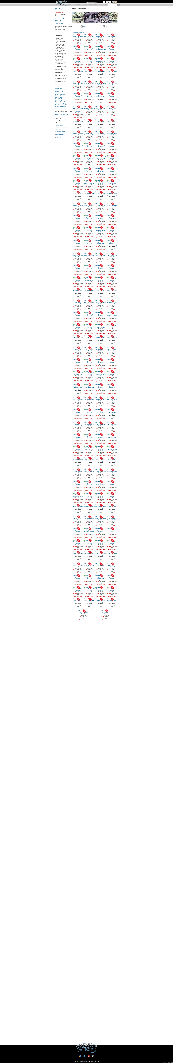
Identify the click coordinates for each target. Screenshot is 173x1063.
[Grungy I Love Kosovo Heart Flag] (100, 107)
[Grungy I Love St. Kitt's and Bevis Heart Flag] (78, 254)
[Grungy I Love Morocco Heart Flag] (78, 324)
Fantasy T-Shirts (59, 47)
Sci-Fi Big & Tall (58, 100)
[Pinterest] (89, 1056)
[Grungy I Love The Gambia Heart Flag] (89, 277)
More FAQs (58, 136)
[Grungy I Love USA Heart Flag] (112, 528)
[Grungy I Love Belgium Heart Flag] (89, 46)
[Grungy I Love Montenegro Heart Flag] (89, 132)
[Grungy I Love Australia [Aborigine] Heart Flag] (112, 192)
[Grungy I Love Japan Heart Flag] (100, 493)
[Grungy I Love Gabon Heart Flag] (89, 359)
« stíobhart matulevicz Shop (78, 32)
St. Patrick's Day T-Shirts (61, 75)
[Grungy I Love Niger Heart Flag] (89, 312)
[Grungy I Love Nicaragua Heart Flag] (100, 552)
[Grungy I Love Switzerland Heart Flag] (89, 180)
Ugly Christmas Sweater (61, 78)
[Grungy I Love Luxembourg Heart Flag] (89, 120)
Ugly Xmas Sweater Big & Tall (61, 101)
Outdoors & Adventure (61, 62)
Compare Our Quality (60, 18)
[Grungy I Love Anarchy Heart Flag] (83, 611)
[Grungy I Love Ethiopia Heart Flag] (100, 359)
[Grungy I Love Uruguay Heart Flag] (78, 540)
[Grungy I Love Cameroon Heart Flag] (89, 384)
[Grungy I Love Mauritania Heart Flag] (100, 324)
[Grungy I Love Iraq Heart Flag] (78, 505)
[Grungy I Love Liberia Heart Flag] (100, 336)
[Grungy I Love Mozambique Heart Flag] (112, 312)
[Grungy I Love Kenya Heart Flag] (78, 348)
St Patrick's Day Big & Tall (60, 106)
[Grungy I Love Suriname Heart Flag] (89, 540)
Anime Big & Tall (58, 88)
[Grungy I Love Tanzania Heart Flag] (100, 277)
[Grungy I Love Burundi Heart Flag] (100, 384)
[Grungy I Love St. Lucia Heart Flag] (89, 254)
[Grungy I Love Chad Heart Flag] (112, 371)
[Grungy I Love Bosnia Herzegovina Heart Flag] (100, 46)
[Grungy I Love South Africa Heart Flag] (100, 289)
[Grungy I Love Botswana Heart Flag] (78, 398)
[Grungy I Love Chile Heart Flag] (78, 587)
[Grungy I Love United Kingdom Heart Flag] (112, 180)
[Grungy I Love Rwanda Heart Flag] (100, 301)
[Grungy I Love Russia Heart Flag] (78, 155)
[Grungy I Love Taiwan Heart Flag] (78, 434)
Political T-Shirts (59, 65)
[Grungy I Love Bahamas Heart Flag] (89, 215)
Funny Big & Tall (58, 92)
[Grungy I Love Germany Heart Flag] (100, 82)
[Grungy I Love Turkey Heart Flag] (100, 180)
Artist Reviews (58, 20)
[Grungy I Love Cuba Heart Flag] (89, 575)
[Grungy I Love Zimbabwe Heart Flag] (78, 265)
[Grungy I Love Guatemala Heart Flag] (100, 564)
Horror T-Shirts (59, 56)
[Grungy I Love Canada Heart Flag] (89, 587)
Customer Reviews (59, 21)
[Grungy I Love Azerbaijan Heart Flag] (112, 35)
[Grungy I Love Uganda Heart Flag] (100, 265)
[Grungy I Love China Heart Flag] (89, 517)
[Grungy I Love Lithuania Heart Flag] (78, 120)
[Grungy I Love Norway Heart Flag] (78, 143)
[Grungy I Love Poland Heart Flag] (89, 143)
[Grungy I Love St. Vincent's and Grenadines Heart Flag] (112, 240)
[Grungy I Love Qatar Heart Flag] (100, 446)
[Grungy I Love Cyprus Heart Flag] (89, 58)
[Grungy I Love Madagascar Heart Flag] (89, 336)
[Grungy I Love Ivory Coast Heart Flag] (89, 348)
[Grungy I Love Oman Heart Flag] (100, 458)
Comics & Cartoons (60, 42)
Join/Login (86, 1)
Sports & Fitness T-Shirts (61, 74)
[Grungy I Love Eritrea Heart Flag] (112, 359)
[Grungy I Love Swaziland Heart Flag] (112, 277)
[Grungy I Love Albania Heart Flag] (78, 35)
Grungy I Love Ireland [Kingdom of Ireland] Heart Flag (78, 110)
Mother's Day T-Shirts (60, 57)
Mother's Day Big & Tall (60, 98)
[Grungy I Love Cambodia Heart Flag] (100, 517)
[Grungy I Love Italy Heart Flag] (89, 107)
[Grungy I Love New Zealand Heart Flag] (100, 204)
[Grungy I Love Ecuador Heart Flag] (78, 575)
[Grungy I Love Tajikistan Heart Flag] (112, 422)
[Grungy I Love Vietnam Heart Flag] (89, 409)
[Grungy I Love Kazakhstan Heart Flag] (78, 493)
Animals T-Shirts (59, 36)
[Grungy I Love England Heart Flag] (78, 70)
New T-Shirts (58, 8)
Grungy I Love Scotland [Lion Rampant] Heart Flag (89, 158)
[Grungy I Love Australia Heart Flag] (78, 204)
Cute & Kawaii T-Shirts (61, 45)
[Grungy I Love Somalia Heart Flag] (112, 289)
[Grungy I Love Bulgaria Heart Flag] (112, 46)
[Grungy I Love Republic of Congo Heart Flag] (112, 301)
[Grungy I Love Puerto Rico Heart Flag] (100, 240)
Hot (90, 4)
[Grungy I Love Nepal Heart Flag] (78, 470)
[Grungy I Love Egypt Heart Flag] (89, 371)
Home (69, 4)
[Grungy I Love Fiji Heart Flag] (89, 204)
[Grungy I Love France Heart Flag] (78, 82)
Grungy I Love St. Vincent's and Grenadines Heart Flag (112, 243)
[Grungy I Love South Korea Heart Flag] (112, 434)
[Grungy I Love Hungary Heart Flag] (78, 93)
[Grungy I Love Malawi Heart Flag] (78, 336)
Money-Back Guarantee (61, 133)
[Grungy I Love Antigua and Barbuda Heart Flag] (112, 204)
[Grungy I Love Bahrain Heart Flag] (78, 528)
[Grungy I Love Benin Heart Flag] (89, 398)
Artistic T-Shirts (59, 38)
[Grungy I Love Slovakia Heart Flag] (78, 168)
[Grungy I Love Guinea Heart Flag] (100, 348)
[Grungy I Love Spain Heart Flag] (112, 168)
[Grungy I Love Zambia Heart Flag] (89, 265)
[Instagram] (93, 1056)
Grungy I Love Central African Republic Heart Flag (78, 387)
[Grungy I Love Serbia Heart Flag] (112, 155)
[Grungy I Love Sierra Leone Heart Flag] (78, 301)
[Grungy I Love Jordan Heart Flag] (89, 493)
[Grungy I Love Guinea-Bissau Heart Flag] (112, 348)
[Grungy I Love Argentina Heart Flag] (89, 599)
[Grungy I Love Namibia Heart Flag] (100, 312)
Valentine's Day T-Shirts (61, 81)
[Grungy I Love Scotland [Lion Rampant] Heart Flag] (89, 155)
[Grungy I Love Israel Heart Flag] (112, 493)
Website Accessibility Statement (88, 1061)
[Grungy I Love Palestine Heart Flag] (78, 458)
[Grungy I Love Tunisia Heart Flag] (112, 265)
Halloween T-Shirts (60, 54)
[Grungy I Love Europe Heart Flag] (100, 70)
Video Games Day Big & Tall (61, 104)
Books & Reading (60, 39)
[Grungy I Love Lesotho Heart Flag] (112, 336)
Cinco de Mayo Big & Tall (60, 89)
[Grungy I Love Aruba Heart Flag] (78, 215)
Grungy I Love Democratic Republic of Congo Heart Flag (101, 374)
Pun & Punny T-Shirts (60, 68)
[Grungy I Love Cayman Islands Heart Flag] (112, 215)
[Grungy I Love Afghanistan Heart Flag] (89, 528)
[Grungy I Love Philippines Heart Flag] (112, 446)
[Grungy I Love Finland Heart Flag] (112, 70)
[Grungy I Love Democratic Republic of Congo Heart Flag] (100, 371)
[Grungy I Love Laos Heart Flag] (89, 481)
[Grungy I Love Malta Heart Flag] (112, 120)
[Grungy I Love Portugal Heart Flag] (100, 143)
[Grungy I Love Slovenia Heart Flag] (89, 168)
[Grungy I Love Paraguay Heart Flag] (78, 552)
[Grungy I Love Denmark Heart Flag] (112, 58)
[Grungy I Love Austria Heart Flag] (100, 35)
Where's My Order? (60, 131)
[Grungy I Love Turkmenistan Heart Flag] (78, 422)
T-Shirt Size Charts (60, 134)
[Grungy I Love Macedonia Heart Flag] (100, 120)
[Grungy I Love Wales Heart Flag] (100, 192)
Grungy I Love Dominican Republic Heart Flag (100, 230)
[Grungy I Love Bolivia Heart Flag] (112, 587)
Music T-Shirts (59, 60)
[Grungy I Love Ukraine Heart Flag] (78, 192)
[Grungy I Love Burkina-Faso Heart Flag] (112, 384)
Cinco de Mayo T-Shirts (61, 82)
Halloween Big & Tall (59, 95)
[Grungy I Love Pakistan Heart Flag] (89, 458)
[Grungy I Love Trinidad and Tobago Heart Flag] (100, 254)
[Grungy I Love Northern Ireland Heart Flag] (112, 132)
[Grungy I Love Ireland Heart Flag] (112, 93)
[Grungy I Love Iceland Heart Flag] (89, 93)
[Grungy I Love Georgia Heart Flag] (89, 82)
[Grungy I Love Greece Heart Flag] (112, 82)
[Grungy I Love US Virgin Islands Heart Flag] (112, 254)
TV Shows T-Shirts (60, 77)
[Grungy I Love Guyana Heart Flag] (89, 564)
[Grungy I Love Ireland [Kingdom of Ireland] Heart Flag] (78, 107)
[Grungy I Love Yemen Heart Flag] (78, 409)
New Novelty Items (59, 9)
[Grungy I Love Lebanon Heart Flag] (78, 481)
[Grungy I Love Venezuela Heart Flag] (100, 528)
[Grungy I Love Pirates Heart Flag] (100, 599)
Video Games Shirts (60, 80)
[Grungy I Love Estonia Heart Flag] (89, 70)
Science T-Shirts (59, 69)
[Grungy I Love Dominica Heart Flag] (89, 227)
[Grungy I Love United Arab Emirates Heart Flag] (112, 409)
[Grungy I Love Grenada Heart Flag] (112, 227)
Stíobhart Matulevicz (79, 8)
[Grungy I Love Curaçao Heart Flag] (78, 227)
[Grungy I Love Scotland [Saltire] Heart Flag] (100, 155)
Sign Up (57, 125)
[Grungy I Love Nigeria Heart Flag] (78, 312)
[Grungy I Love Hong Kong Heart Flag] (78, 517)
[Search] (118, 5)
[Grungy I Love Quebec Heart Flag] (100, 540)
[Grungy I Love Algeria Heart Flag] (112, 398)
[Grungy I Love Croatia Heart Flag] (78, 58)
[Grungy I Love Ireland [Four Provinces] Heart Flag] (100, 93)
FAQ (75, 1061)
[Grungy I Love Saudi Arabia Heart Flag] (89, 446)
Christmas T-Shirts (60, 44)
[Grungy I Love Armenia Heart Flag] (89, 35)
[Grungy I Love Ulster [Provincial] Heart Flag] (89, 192)
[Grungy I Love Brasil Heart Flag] (100, 587)
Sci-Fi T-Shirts (59, 71)
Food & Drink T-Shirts (60, 50)
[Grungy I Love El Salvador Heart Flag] (112, 564)
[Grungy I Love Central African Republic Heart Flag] (78, 384)
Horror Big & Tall (58, 97)
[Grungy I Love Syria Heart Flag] (89, 434)
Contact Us (58, 137)
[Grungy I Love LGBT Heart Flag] (106, 611)
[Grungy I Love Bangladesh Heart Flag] (112, 517)
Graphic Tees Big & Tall (60, 94)
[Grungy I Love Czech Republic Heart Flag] (100, 58)
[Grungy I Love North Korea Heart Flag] (112, 458)
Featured (94, 4)
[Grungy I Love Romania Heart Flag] (112, 143)
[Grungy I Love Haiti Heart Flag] (78, 240)
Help (106, 4)
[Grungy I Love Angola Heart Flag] (100, 398)
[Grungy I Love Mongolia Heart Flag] (100, 470)
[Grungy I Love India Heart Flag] (112, 505)
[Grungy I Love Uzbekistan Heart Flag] (100, 409)
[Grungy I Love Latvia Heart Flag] (112, 107)
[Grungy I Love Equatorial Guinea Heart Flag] (78, 371)
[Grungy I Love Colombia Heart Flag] (112, 575)
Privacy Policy (79, 1061)
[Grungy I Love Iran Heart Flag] (89, 505)
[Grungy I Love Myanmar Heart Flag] (89, 470)
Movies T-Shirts (59, 59)
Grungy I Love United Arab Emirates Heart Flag (112, 412)
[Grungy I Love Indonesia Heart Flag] (100, 505)
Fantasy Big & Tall (59, 91)
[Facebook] (80, 1056)
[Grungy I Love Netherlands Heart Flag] (100, 132)
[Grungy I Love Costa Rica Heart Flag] (100, 575)
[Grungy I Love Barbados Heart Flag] (100, 215)
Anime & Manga (59, 35)
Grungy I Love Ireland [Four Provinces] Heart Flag (100, 96)
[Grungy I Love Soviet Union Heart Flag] (100, 168)
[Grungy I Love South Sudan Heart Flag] (89, 289)
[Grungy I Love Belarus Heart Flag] (78, 46)
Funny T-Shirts (59, 51)
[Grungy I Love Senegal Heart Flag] (89, 301)
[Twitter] (84, 1056)
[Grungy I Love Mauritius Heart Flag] (89, 324)
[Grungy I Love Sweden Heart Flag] (78, 180)
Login (61, 125)
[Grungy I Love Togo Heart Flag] (78, 277)
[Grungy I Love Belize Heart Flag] (78, 599)
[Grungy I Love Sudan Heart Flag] (78, 289)
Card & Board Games (60, 41)
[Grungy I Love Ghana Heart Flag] (78, 359)
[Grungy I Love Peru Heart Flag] (112, 540)
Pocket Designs (59, 63)
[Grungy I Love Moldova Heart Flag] (78, 132)
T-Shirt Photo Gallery (59, 23)
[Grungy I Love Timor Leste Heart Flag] (89, 422)
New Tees (84, 4)
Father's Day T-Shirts (60, 48)
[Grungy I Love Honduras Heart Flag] (78, 564)
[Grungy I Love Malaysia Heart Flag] (112, 470)
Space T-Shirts (59, 72)
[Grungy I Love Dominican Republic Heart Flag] (100, 227)
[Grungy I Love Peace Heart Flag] (112, 599)
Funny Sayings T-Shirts (61, 53)
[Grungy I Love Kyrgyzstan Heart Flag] (100, 481)
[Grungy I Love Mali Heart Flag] (112, 324)
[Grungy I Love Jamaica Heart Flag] (89, 240)
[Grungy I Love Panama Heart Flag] (89, 552)
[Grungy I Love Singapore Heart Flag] (78, 446)
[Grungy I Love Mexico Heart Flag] (112, 552)
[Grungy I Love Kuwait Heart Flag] (112, 481)
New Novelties (76, 4)
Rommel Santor (170, 1062)
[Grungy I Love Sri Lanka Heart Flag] (100, 434)
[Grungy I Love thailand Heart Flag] (100, 422)
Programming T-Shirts (61, 66)
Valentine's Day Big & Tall (60, 103)
